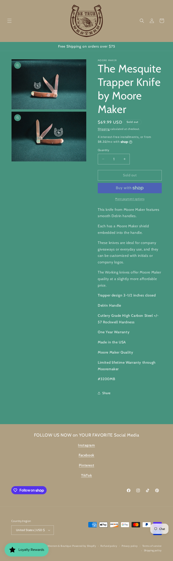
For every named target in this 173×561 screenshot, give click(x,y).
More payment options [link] (129, 198)
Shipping (104, 129)
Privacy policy (130, 545)
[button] (9, 21)
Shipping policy (153, 550)
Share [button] (106, 393)
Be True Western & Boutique (54, 545)
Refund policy (108, 545)
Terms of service (152, 545)
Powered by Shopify (84, 545)
